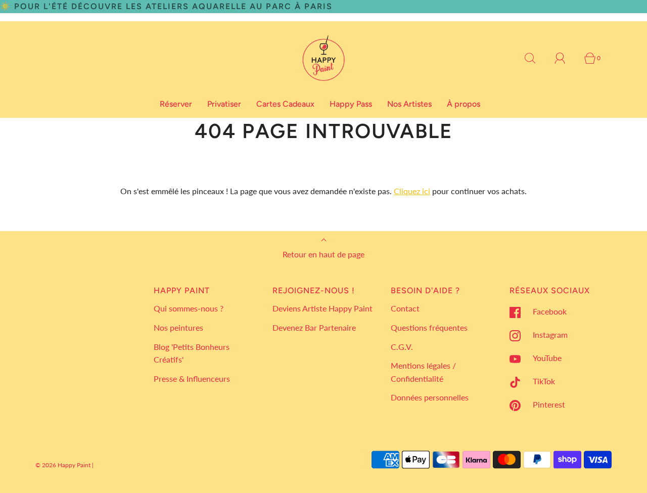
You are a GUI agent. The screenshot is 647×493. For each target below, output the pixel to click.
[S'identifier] (565, 58)
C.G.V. (402, 346)
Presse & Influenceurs (192, 378)
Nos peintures (178, 327)
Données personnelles (430, 397)
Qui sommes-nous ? (188, 308)
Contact (405, 308)
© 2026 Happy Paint (62, 465)
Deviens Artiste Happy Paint (322, 308)
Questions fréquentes (429, 327)
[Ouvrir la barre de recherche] (536, 58)
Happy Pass (351, 104)
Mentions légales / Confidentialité (423, 372)
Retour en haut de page (323, 254)
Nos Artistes (409, 104)
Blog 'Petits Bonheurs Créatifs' (191, 353)
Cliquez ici (412, 191)
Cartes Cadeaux (285, 104)
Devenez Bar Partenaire (314, 327)
